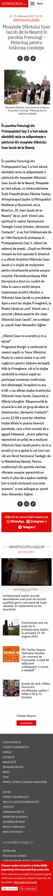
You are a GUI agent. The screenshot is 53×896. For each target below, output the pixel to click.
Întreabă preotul (13, 767)
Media (6, 772)
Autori (7, 792)
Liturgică (9, 757)
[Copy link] (33, 58)
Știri (6, 777)
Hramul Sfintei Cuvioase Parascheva (25, 782)
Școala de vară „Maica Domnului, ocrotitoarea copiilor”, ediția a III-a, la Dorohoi (35, 690)
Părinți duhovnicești (16, 797)
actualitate (26, 723)
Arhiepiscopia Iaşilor (26, 19)
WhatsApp (17, 521)
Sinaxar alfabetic (13, 812)
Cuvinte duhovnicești (16, 747)
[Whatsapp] (26, 58)
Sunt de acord (10, 888)
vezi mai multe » (26, 551)
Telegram (29, 527)
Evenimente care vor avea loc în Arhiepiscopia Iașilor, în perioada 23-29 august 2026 (35, 629)
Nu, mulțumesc (28, 888)
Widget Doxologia (14, 826)
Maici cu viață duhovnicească (21, 802)
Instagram (37, 521)
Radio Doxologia (13, 831)
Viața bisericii (12, 742)
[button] (36, 3)
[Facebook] (20, 58)
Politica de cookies (14, 855)
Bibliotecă (9, 762)
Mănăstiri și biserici (15, 817)
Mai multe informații (25, 882)
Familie (7, 752)
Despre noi (9, 850)
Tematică (8, 807)
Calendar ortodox (14, 821)
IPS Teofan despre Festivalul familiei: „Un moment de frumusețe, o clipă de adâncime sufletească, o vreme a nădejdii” (35, 660)
